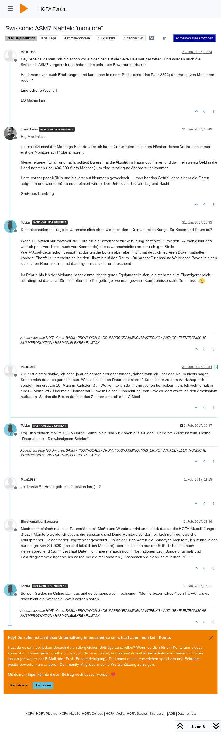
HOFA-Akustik (69, 713)
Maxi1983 (28, 52)
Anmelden (43, 685)
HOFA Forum (52, 9)
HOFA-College (92, 713)
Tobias (26, 222)
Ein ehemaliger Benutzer (39, 521)
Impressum (158, 713)
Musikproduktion (22, 38)
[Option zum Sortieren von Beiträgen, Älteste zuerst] (164, 38)
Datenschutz (187, 713)
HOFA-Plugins (46, 713)
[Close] (211, 637)
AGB (171, 713)
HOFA (29, 713)
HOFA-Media (115, 713)
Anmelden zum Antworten (194, 38)
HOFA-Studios (137, 713)
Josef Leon (29, 129)
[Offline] (12, 55)
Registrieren (19, 685)
